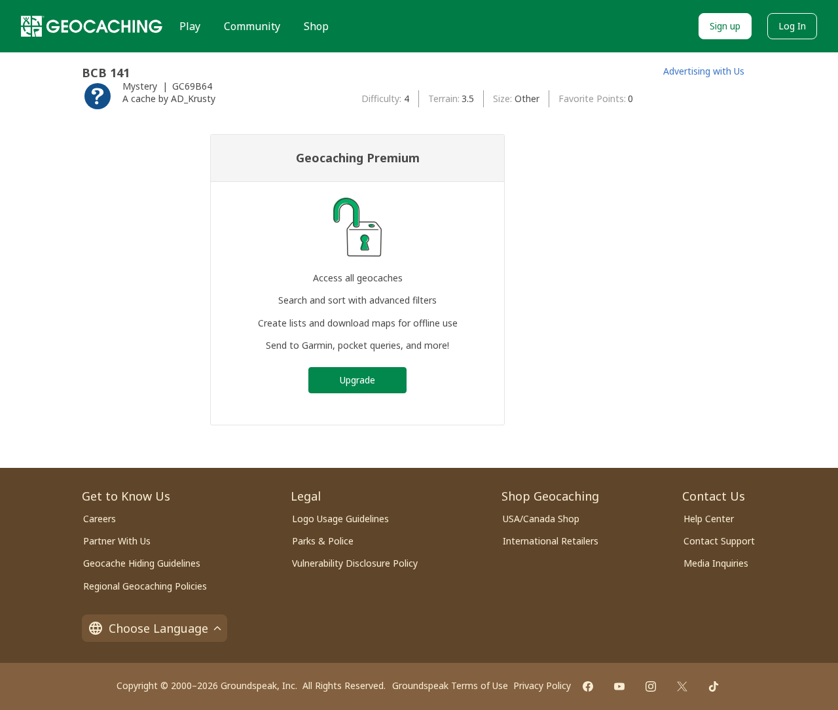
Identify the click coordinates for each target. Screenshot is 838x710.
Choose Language (158, 628)
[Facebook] (588, 686)
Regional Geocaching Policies (145, 586)
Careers (99, 518)
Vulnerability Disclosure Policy (355, 563)
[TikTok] (713, 686)
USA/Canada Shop (541, 518)
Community (252, 26)
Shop (316, 26)
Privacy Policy (542, 685)
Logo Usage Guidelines (340, 518)
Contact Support (719, 541)
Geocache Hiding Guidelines (141, 563)
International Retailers (550, 541)
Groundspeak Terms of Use (450, 685)
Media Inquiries (715, 563)
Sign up (725, 26)
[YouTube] (619, 686)
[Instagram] (651, 686)
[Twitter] (682, 686)
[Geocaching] (91, 26)
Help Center (708, 518)
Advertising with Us (703, 71)
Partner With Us (117, 541)
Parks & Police (323, 541)
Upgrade (357, 380)
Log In (792, 26)
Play (189, 26)
